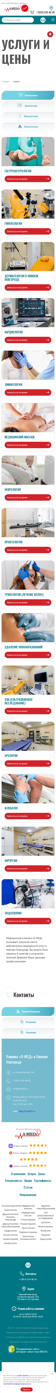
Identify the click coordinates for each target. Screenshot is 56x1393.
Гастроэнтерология (11, 1206)
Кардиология (10, 1231)
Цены (41, 1174)
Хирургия (45, 1235)
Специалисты (13, 1180)
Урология (45, 1222)
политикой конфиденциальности (17, 1384)
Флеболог (45, 1231)
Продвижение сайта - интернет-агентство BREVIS (31, 1350)
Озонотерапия (28, 1220)
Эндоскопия (46, 1239)
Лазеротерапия (10, 1239)
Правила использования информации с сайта (28, 1332)
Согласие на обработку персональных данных (28, 1337)
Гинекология (10, 1210)
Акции (28, 1180)
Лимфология (10, 1243)
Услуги (32, 1174)
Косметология (10, 1235)
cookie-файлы (23, 1376)
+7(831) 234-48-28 (46, 12)
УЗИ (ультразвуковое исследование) (45, 1215)
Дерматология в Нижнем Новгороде (10, 1217)
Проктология (28, 1228)
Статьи (28, 1187)
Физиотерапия (45, 1226)
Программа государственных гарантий (28, 1342)
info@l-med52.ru (20, 1089)
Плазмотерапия (28, 1224)
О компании (18, 1174)
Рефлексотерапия (28, 1232)
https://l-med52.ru (27, 1111)
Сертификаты (42, 1180)
